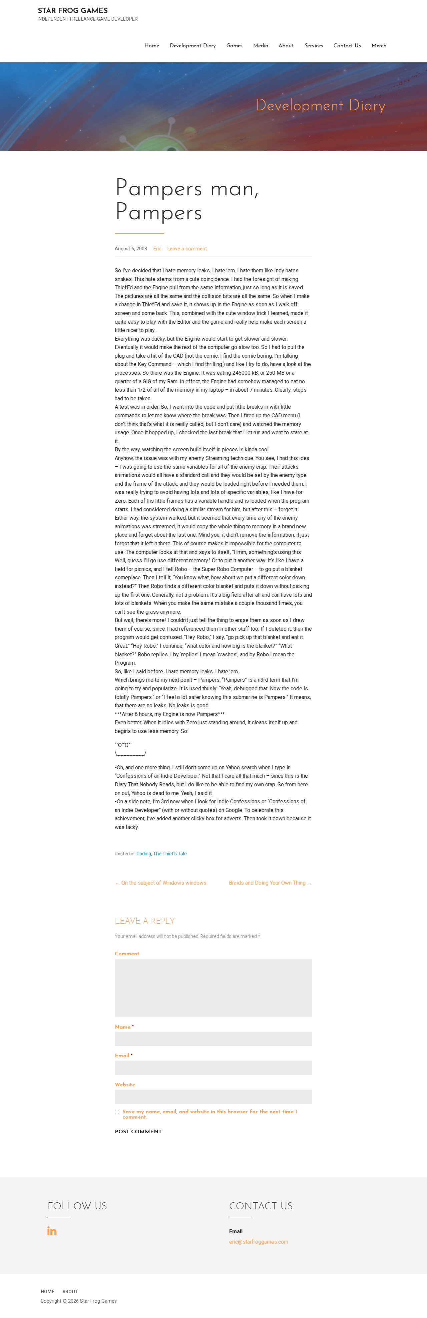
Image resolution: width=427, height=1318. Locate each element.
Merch (379, 46)
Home (151, 46)
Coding (143, 853)
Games (235, 46)
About (286, 46)
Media (260, 46)
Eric (157, 249)
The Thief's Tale (170, 853)
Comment (127, 954)
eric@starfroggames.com (258, 1242)
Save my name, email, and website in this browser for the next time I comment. (209, 1114)
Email (123, 1056)
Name (124, 1027)
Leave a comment (187, 249)
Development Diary (193, 46)
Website (125, 1085)
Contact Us (347, 46)
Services (314, 46)
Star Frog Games (73, 11)
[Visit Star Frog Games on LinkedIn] (51, 1230)
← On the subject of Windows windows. (161, 883)
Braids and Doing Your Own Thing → (270, 883)
